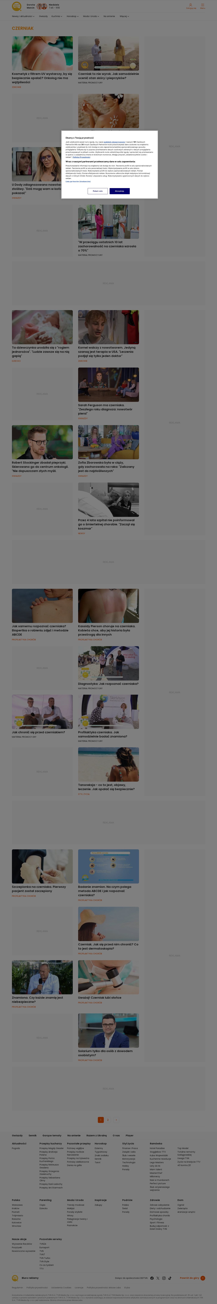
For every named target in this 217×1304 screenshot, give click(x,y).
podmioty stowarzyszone (114, 142)
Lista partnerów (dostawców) (78, 181)
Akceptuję (119, 191)
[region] (109, 164)
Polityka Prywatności (81, 157)
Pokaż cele (98, 191)
